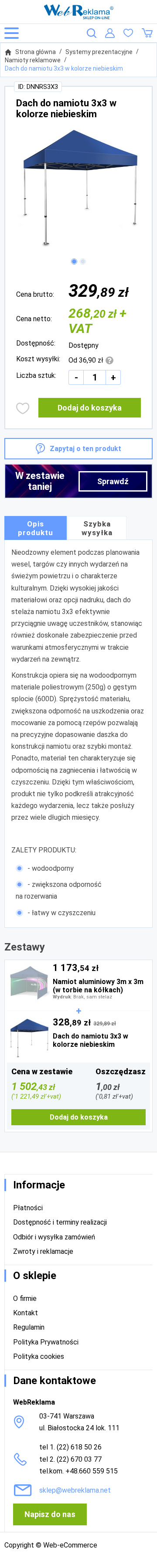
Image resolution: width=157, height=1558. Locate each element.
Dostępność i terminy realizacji (60, 1222)
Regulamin (28, 1327)
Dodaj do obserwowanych (23, 408)
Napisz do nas (49, 1514)
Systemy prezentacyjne (99, 51)
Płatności (28, 1208)
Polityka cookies (38, 1356)
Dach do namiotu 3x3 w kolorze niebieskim (64, 68)
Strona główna (35, 51)
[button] (74, 261)
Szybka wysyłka (97, 528)
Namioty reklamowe (33, 60)
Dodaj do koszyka (90, 407)
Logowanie (110, 33)
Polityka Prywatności (45, 1342)
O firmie (25, 1298)
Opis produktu (35, 528)
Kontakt (25, 1313)
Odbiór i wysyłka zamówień (54, 1237)
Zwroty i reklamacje (43, 1251)
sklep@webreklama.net (75, 1490)
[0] (128, 33)
